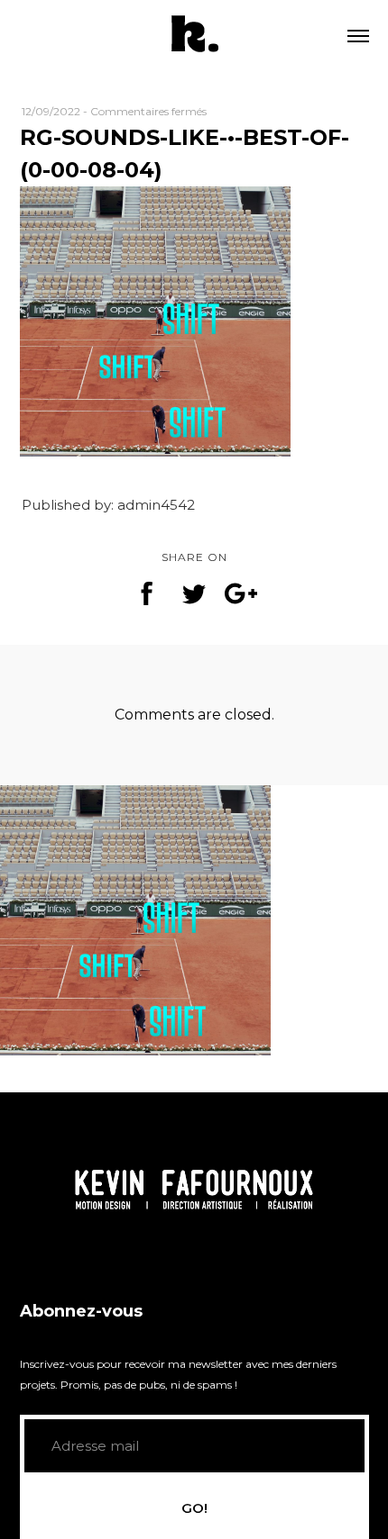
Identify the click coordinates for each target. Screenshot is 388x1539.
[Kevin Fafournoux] (194, 36)
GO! (194, 1507)
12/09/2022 (51, 111)
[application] (194, 1189)
